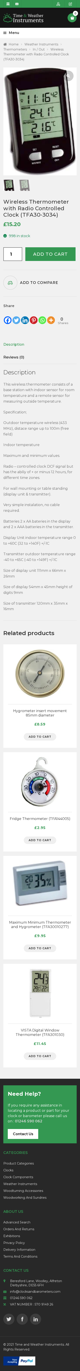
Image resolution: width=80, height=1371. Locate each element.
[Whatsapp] (42, 316)
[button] (68, 76)
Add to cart (50, 254)
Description (13, 344)
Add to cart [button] (40, 736)
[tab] (33, 344)
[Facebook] (8, 316)
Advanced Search (16, 1222)
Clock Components (18, 1177)
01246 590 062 (21, 1298)
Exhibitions (11, 1236)
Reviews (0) (13, 357)
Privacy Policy (14, 1243)
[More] (51, 316)
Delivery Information (19, 1250)
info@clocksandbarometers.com (35, 1292)
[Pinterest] (34, 316)
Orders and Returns (18, 1229)
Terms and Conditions (20, 1256)
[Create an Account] (70, 4)
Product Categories (18, 1163)
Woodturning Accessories (23, 1191)
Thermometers (15, 49)
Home (14, 44)
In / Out (39, 49)
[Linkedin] (25, 316)
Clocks (8, 1170)
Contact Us (23, 1134)
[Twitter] (16, 316)
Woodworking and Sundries (24, 1198)
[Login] (58, 4)
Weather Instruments (41, 44)
